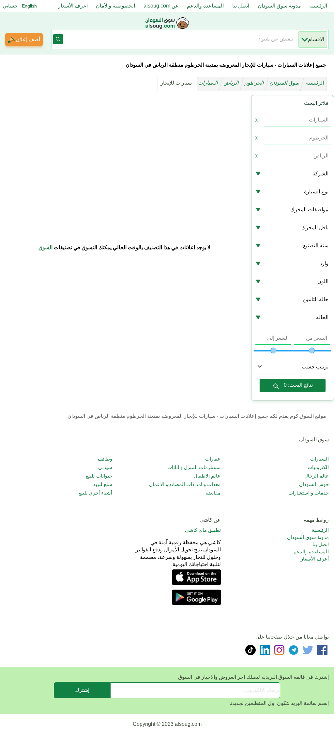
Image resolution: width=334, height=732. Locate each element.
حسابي (10, 5)
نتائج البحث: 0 (298, 385)
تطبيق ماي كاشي (203, 530)
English (29, 5)
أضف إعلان (28, 39)
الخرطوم (254, 83)
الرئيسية (318, 5)
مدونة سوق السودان (279, 5)
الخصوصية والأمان (115, 5)
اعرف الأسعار (73, 5)
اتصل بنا (240, 5)
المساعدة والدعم (205, 5)
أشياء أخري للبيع (95, 493)
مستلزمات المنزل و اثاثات (193, 467)
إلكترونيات (318, 467)
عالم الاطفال (207, 476)
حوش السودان (314, 484)
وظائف (105, 459)
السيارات (208, 83)
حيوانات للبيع (99, 476)
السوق (45, 247)
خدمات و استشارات (308, 493)
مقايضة (212, 493)
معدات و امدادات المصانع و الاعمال (184, 484)
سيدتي (105, 467)
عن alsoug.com (161, 5)
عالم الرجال (316, 476)
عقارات (212, 459)
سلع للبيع (102, 484)
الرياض (231, 83)
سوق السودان (285, 83)
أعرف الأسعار (315, 558)
